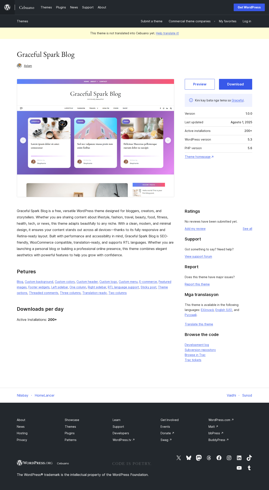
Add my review (195, 228)
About (21, 420)
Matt (213, 426)
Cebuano (63, 463)
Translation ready (94, 293)
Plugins (70, 433)
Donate (167, 433)
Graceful (238, 100)
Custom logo (108, 281)
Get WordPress (249, 7)
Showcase (72, 420)
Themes (22, 21)
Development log (197, 345)
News (21, 426)
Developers (121, 433)
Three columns (70, 293)
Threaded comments (43, 293)
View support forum (198, 256)
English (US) (223, 310)
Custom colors (65, 281)
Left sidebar (59, 287)
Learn (116, 420)
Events (165, 426)
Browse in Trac (195, 355)
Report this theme (197, 284)
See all (247, 228)
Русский (190, 315)
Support (118, 426)
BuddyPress (218, 440)
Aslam (28, 66)
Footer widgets (39, 287)
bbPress (216, 433)
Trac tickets (193, 360)
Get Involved (170, 420)
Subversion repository (200, 350)
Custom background (39, 281)
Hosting (22, 433)
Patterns (70, 440)
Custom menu (128, 281)
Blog (20, 281)
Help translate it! (167, 33)
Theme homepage (198, 156)
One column (78, 287)
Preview (199, 84)
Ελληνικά (207, 310)
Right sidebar (97, 287)
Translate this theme (199, 324)
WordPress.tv (124, 440)
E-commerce (148, 281)
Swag (166, 440)
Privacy (22, 440)
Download (235, 84)
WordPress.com (221, 420)
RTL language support (123, 287)
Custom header (87, 281)
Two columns (117, 293)
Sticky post (148, 287)
